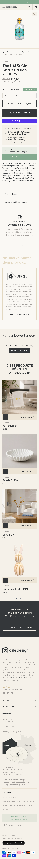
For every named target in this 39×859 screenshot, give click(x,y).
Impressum (18, 838)
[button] (3, 7)
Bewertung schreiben (19, 350)
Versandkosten (19, 82)
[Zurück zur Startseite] (3, 52)
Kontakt (12, 805)
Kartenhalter (9, 426)
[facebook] (3, 693)
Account (5, 805)
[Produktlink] (19, 397)
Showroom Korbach (14, 152)
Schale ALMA (10, 480)
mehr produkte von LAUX (18, 314)
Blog (30, 805)
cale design (7, 423)
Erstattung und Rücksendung (11, 801)
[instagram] (11, 693)
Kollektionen (9, 52)
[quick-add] (5, 417)
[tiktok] (15, 693)
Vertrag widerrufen (8, 809)
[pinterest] (7, 693)
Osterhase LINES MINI (15, 589)
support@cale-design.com (11, 732)
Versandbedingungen (9, 797)
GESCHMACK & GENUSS (21, 52)
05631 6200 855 (8, 727)
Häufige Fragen (22, 805)
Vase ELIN (8, 534)
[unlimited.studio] (13, 843)
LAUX (5, 61)
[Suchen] (29, 7)
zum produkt (26, 417)
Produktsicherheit (28, 801)
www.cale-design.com (18, 677)
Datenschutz (11, 838)
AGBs (4, 838)
